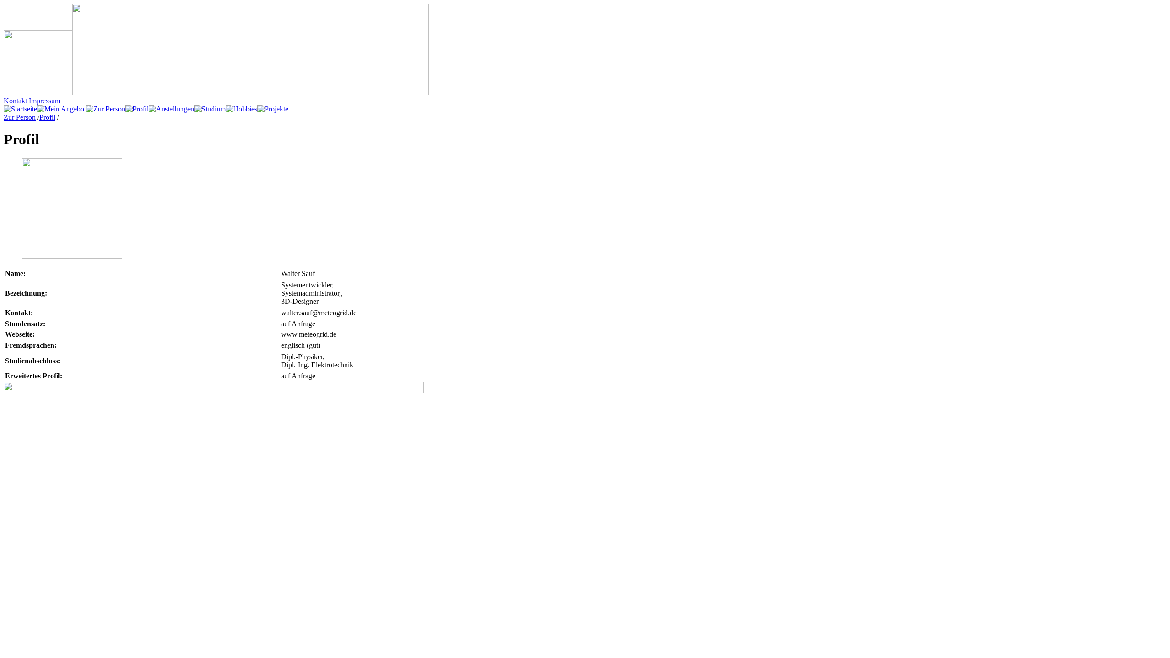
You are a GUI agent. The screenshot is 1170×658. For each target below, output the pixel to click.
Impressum (44, 101)
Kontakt (15, 101)
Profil (47, 117)
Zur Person (20, 117)
